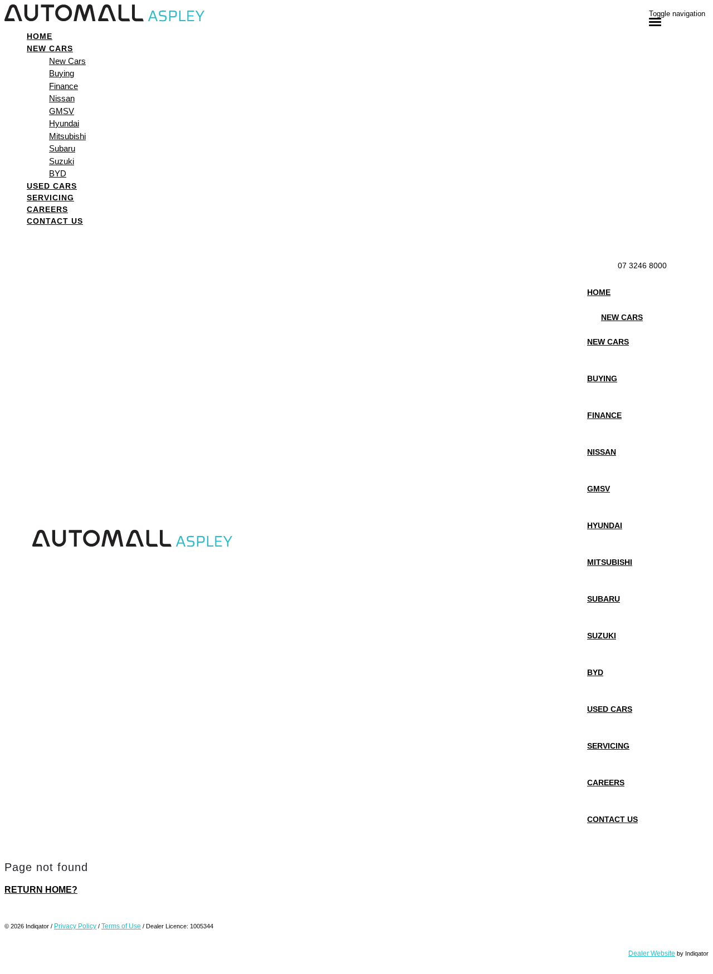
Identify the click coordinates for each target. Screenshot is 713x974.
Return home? (40, 889)
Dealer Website (651, 953)
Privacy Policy (75, 926)
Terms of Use (121, 926)
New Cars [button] (50, 48)
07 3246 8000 (642, 265)
